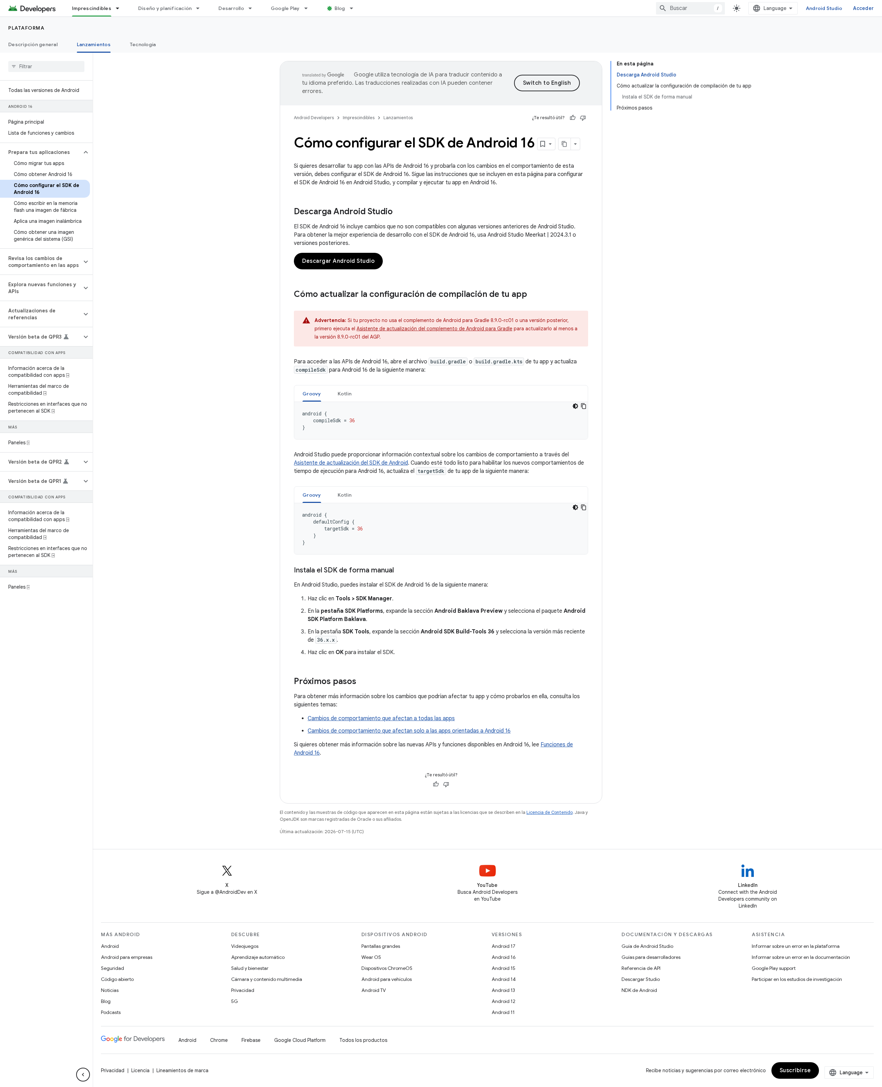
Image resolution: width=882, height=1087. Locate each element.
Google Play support (774, 968)
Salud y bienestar (249, 968)
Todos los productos (363, 1040)
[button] (41, 152)
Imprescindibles (91, 8)
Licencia (140, 1070)
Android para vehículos (386, 979)
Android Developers (314, 118)
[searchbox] (46, 66)
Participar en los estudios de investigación (797, 979)
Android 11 (503, 1012)
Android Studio (824, 8)
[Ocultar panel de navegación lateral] (83, 1074)
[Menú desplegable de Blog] (354, 8)
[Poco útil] (583, 118)
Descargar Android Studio (338, 261)
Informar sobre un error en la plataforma (796, 946)
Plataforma (26, 28)
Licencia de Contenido (549, 812)
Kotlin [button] (345, 394)
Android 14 (504, 979)
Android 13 (503, 990)
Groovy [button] (311, 394)
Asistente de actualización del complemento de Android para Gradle (434, 328)
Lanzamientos (94, 44)
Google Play (285, 8)
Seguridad (112, 968)
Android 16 (504, 957)
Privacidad (242, 990)
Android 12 (503, 1001)
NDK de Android (639, 990)
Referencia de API (641, 968)
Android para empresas (126, 957)
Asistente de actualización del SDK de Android (351, 462)
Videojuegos (244, 946)
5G (234, 1001)
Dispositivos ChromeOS (386, 968)
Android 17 (503, 946)
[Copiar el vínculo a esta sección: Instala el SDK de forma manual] (401, 571)
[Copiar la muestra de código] (584, 406)
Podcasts (111, 1012)
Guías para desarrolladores (651, 957)
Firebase (251, 1040)
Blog (340, 8)
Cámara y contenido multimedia (266, 979)
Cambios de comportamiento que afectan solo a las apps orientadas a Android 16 (409, 730)
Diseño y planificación (165, 8)
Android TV (373, 990)
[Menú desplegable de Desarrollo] (253, 8)
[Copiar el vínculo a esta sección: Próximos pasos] (363, 682)
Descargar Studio (641, 979)
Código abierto (117, 979)
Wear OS (371, 957)
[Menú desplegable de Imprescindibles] (120, 8)
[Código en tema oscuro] (575, 406)
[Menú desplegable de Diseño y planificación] (201, 8)
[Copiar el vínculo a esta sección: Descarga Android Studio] (400, 212)
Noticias (110, 990)
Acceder (863, 8)
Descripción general (33, 44)
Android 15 (503, 968)
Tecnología (143, 44)
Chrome (219, 1040)
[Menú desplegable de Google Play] (309, 8)
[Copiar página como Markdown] (564, 144)
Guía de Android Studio (647, 946)
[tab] (311, 393)
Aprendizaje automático (258, 957)
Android (110, 946)
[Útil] (572, 118)
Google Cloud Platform (300, 1040)
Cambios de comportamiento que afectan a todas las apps (381, 718)
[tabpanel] (441, 420)
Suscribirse (795, 1070)
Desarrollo (231, 8)
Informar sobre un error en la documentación (801, 957)
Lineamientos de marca (182, 1070)
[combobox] (690, 8)
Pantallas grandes (380, 946)
